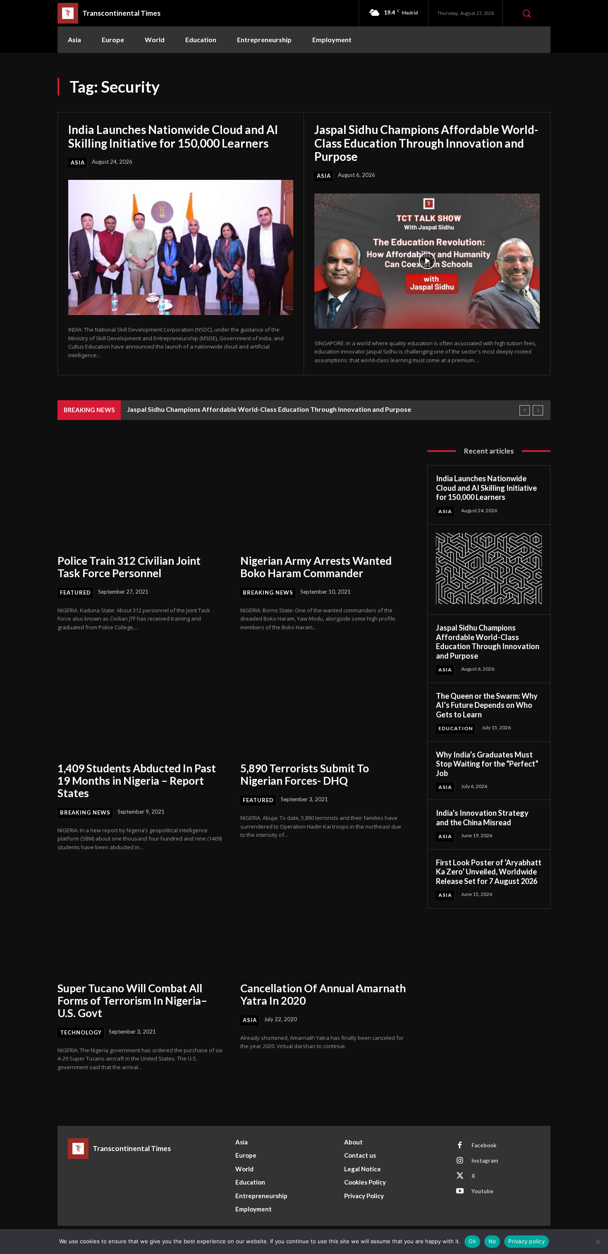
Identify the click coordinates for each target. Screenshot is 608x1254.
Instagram (485, 1160)
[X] (459, 1176)
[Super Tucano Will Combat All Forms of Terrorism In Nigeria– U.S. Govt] (140, 922)
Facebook (484, 1145)
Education (455, 728)
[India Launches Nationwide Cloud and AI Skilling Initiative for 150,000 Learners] (180, 247)
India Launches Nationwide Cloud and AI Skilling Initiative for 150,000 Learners (173, 136)
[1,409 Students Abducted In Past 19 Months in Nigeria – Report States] (140, 702)
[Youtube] (459, 1191)
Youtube (482, 1191)
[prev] (524, 410)
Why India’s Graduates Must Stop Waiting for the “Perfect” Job (487, 764)
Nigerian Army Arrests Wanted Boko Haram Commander (316, 567)
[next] (538, 410)
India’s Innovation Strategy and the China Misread (482, 817)
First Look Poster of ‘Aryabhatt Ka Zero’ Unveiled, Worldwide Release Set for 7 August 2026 (488, 872)
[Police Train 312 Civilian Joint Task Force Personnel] (140, 495)
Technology (81, 1032)
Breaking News (268, 592)
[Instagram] (459, 1161)
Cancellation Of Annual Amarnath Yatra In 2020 (323, 994)
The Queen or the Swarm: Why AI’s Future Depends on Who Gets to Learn (487, 705)
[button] (526, 13)
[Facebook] (459, 1145)
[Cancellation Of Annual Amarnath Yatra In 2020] (323, 922)
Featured (75, 592)
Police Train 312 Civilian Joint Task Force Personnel (129, 567)
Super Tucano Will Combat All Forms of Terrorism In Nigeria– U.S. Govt (132, 1001)
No (492, 1241)
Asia (78, 162)
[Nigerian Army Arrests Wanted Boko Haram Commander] (323, 495)
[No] (598, 1241)
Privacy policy (526, 1241)
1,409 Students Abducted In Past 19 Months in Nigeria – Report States (136, 781)
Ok (472, 1241)
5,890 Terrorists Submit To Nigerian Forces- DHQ (304, 774)
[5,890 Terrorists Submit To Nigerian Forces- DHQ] (323, 702)
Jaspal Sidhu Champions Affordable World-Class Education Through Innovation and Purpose (426, 142)
